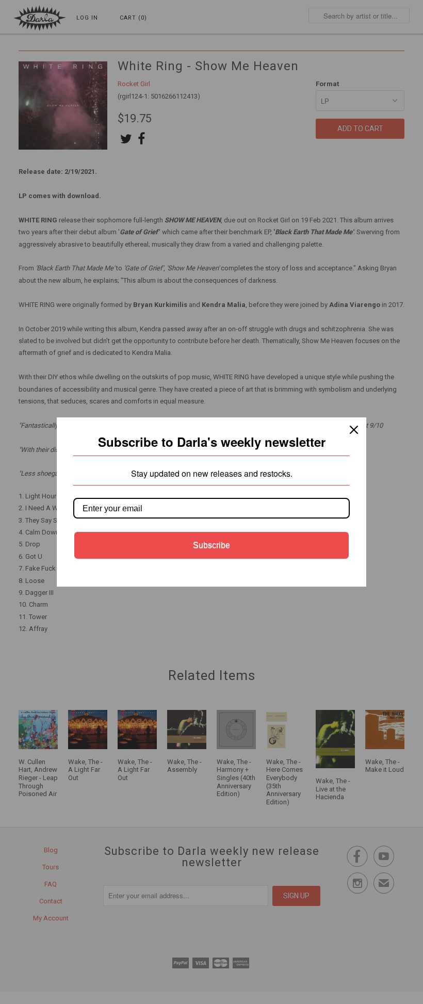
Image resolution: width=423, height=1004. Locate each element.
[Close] (353, 429)
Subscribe (211, 545)
